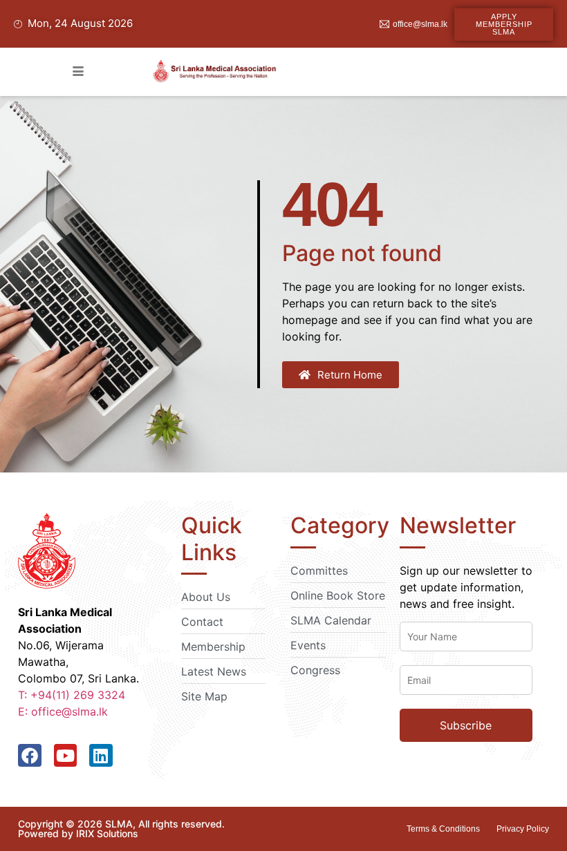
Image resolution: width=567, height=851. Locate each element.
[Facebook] (29, 755)
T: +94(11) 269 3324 (71, 695)
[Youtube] (65, 755)
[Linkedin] (101, 755)
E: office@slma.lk (63, 711)
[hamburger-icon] (78, 72)
